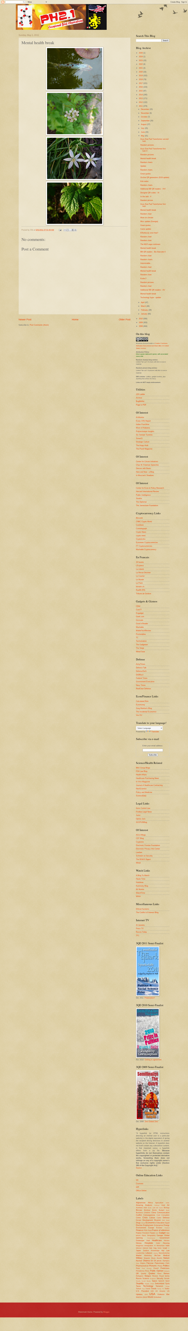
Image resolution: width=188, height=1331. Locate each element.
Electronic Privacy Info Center (148, 849)
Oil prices (158, 1261)
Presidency (140, 1271)
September (145, 121)
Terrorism (159, 1286)
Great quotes (145, 174)
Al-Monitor (140, 417)
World (150, 1297)
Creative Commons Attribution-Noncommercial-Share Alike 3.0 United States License (152, 345)
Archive (139, 398)
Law (167, 1250)
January (144, 314)
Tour (143, 1288)
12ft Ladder (140, 394)
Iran (150, 1248)
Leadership (140, 1253)
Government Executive (145, 682)
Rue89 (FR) (140, 590)
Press (147, 1271)
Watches (139, 1297)
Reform (166, 1273)
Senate (166, 1278)
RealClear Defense (143, 689)
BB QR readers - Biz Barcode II (153, 252)
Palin (167, 1263)
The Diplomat (141, 502)
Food (150, 1230)
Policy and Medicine (144, 792)
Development (147, 1220)
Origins (142, 1263)
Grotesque (140, 1240)
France (138, 1233)
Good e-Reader (142, 624)
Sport (167, 1281)
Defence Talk (141, 668)
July (143, 128)
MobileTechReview (143, 631)
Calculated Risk (142, 701)
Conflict (139, 1215)
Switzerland (159, 1283)
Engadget (140, 613)
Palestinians (159, 1263)
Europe (151, 1228)
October (144, 117)
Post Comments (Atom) (39, 325)
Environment (141, 1228)
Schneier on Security (144, 856)
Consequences (149, 1215)
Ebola (143, 1223)
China (153, 1213)
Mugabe (147, 1258)
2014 (141, 95)
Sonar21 (139, 438)
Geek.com (140, 617)
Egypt (167, 1223)
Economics (151, 1222)
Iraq (154, 1248)
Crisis (145, 1217)
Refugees (139, 1276)
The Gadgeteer (142, 645)
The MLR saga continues (150, 244)
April (143, 302)
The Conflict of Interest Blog (147, 912)
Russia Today (141, 932)
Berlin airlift (151, 1208)
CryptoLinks (140, 539)
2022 (141, 64)
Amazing (139, 1205)
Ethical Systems (142, 909)
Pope (138, 1268)
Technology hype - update (150, 297)
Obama (146, 1260)
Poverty (149, 1268)
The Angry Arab (142, 445)
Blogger (106, 1312)
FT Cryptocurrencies (144, 546)
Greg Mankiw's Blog (144, 708)
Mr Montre (140, 889)
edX (137, 1187)
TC (137, 638)
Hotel (158, 1243)
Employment (148, 1225)
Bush (167, 1210)
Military (139, 1258)
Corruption (165, 1215)
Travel (147, 1288)
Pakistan (149, 1263)
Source (139, 1168)
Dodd (167, 1220)
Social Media (146, 1281)
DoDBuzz (140, 675)
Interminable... (146, 263)
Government (164, 1238)
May (143, 136)
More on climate (146, 218)
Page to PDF (141, 405)
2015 (141, 91)
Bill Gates (159, 1208)
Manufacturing (164, 1253)
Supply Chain (149, 1283)
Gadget (162, 1233)
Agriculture (159, 1203)
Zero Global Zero (151, 1122)
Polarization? (150, 998)
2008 (141, 326)
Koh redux (144, 181)
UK (156, 1291)
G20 (157, 1233)
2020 (141, 72)
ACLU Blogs (141, 835)
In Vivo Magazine (143, 782)
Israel (165, 1248)
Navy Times (141, 685)
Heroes (166, 1240)
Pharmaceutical (142, 1266)
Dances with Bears (143, 468)
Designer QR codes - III (149, 193)
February (145, 310)
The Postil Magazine (144, 449)
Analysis (148, 1205)
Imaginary (139, 1245)
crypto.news (141, 536)
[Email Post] (60, 230)
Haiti (148, 1240)
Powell (156, 1268)
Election (139, 1225)
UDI (152, 1291)
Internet (145, 1248)
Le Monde (140, 580)
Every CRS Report (143, 421)
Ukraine (162, 1291)
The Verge (140, 648)
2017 (141, 83)
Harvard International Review (147, 491)
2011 (141, 106)
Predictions (164, 1268)
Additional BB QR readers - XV (152, 290)
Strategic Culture (142, 442)
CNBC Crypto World (144, 522)
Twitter (167, 1288)
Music (153, 1258)
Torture (138, 1288)
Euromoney (140, 705)
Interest (138, 1248)
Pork (143, 1268)
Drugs (138, 1223)
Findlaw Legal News (144, 812)
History (139, 1243)
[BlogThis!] (67, 230)
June (143, 132)
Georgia (160, 1235)
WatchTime (140, 893)
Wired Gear (140, 652)
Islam (160, 1248)
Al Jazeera (140, 925)
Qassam (166, 1271)
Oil (152, 1261)
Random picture (146, 200)
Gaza (144, 1235)
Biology (166, 1208)
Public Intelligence (143, 495)
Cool (158, 1215)
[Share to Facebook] (72, 230)
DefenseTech (141, 671)
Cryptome (140, 842)
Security (160, 1278)
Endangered (158, 1225)
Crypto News (141, 532)
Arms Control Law (143, 808)
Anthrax (156, 1205)
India (167, 1246)
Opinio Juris (140, 819)
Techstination (141, 641)
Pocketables (141, 634)
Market (138, 1255)
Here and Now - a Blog (145, 472)
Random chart (146, 214)
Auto (145, 1208)
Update (143, 166)
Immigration (148, 1245)
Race (159, 1273)
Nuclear (139, 1261)
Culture (152, 1218)
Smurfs (138, 1281)
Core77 (139, 610)
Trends (153, 1289)
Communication (163, 1213)
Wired (138, 863)
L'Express (140, 566)
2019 (141, 76)
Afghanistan (140, 1203)
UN (168, 1291)
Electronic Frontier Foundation (148, 845)
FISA (145, 1230)
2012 (141, 102)
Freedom (145, 1233)
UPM (146, 1294)
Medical (166, 1255)
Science (145, 1278)
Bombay (147, 1210)
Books (154, 1210)
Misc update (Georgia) (149, 221)
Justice (146, 1250)
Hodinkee (139, 882)
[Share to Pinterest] (75, 230)
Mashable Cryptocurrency (146, 549)
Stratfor (139, 498)
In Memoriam (159, 1245)
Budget (161, 1210)
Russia (138, 1278)
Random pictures (147, 145)
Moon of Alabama (143, 428)
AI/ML (167, 1203)
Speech (161, 1281)
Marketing (148, 1255)
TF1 (137, 935)
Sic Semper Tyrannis (144, 435)
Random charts (146, 162)
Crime (138, 1218)
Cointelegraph (141, 529)
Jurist (138, 815)
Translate (155, 732)
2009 (141, 322)
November (145, 113)
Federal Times (141, 678)
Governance (151, 1238)
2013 (141, 98)
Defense (166, 1218)
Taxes (138, 1286)
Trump (159, 1288)
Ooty (137, 1263)
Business (139, 1212)
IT (168, 1248)
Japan (138, 1250)
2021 (141, 68)
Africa (150, 1203)
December (145, 109)
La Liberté (140, 569)
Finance (139, 1230)
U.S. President (142, 1291)
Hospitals (149, 1243)
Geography (151, 1235)
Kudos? (143, 278)
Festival (167, 1228)
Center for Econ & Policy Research (150, 488)
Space (154, 1281)
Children (147, 1212)
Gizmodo (139, 620)
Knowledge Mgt (157, 1250)
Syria (167, 1283)
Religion (148, 1276)
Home (75, 319)
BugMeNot (140, 401)
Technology (148, 1286)
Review (155, 1276)
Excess (159, 1228)
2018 (141, 79)
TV (163, 1288)
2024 (141, 57)
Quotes (152, 1273)
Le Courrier (140, 576)
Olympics (166, 1261)
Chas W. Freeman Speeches (147, 465)
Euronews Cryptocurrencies (147, 542)
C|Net (138, 606)
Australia (139, 1208)
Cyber (159, 1218)
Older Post (124, 319)
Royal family (164, 1276)
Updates (139, 1294)
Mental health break (148, 158)
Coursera (139, 1184)
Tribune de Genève (143, 594)
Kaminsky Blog (142, 886)
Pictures (153, 1265)
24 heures (140, 562)
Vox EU (139, 715)
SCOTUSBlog (141, 822)
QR (137, 1273)
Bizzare (139, 1210)
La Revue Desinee (143, 573)
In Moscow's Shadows (145, 475)
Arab (163, 1205)
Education (160, 1223)
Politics (166, 1265)
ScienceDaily (141, 796)
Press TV (140, 928)
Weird (145, 1297)
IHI (137, 1180)
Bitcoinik (139, 518)
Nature (166, 1258)
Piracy (160, 1266)
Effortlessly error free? (149, 233)
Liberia (155, 1253)
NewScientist (141, 789)
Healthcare (157, 1240)
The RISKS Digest (143, 859)
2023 (141, 60)
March (143, 306)
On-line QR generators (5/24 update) (154, 177)
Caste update (145, 229)
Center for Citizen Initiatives (147, 461)
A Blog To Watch (142, 875)
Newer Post (25, 319)
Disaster (157, 1220)
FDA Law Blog (141, 771)
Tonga (167, 1286)
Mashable (140, 627)
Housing (166, 1243)
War (167, 1294)
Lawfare (139, 852)
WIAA (138, 896)
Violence (160, 1294)
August (144, 124)
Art (168, 1205)
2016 (141, 87)
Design (138, 1220)
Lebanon (148, 1253)
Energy (166, 1225)
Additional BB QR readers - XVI (153, 189)
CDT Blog (140, 838)
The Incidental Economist (146, 712)
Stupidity (140, 1283)
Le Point (139, 583)
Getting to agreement (153, 1060)
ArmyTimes (140, 664)
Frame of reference (160, 1230)
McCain (157, 1255)
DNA (163, 1220)
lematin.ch (140, 587)
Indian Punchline (142, 424)
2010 (141, 319)
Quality (143, 1273)
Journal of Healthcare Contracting (149, 785)
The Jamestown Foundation (147, 505)
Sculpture (153, 1278)
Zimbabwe (157, 1297)
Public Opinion (156, 1271)
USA (152, 1294)
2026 (141, 53)
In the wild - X (145, 197)
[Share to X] (70, 230)
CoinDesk (140, 525)
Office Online (141, 1191)
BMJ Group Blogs (143, 768)
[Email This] (65, 230)
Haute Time (140, 879)
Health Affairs (141, 775)
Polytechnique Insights (145, 431)
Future (152, 1233)
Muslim (159, 1258)
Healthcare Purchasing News (147, 778)
